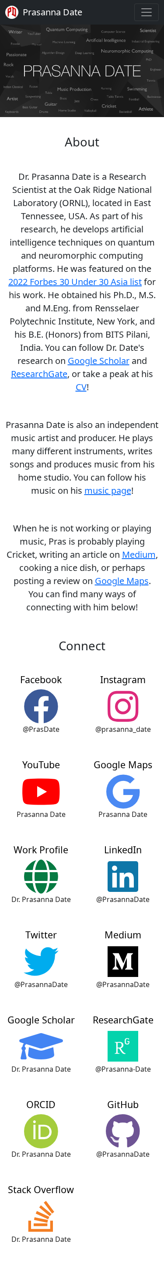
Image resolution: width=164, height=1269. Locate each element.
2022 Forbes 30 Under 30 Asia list (75, 282)
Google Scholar (98, 361)
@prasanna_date (123, 729)
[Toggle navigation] (146, 12)
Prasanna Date (41, 814)
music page (107, 490)
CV (81, 387)
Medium (139, 554)
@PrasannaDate (123, 899)
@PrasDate (41, 729)
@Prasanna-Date (123, 1069)
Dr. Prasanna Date (41, 899)
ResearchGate (39, 374)
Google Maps (122, 581)
